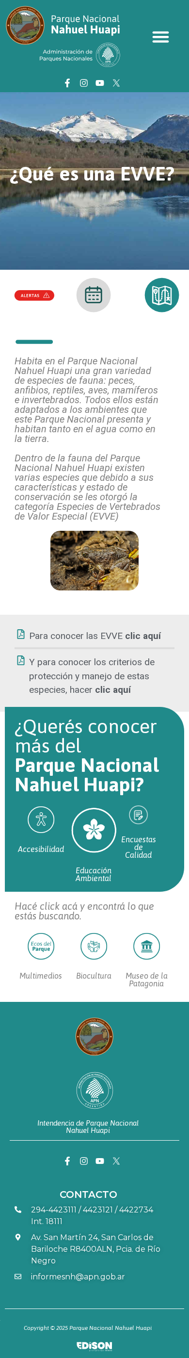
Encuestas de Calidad (138, 847)
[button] (160, 36)
